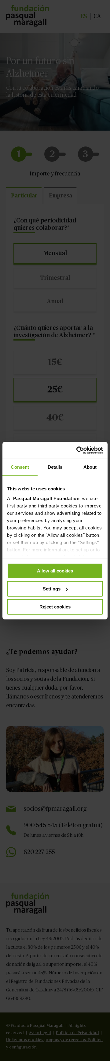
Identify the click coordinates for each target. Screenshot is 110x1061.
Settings (52, 588)
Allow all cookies (55, 570)
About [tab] (90, 467)
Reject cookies (55, 606)
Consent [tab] (20, 467)
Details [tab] (55, 467)
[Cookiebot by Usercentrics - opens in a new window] (77, 450)
